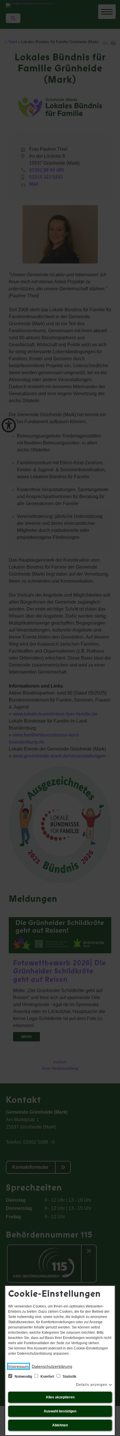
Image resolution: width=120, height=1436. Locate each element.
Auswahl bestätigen (60, 1411)
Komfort (47, 1377)
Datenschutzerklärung (52, 1366)
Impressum (18, 1366)
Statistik (69, 1377)
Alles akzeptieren (60, 1397)
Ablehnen (60, 1425)
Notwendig (23, 1377)
